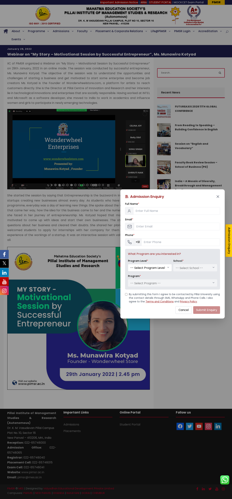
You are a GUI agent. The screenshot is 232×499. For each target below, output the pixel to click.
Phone (129, 235)
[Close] (218, 196)
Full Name (132, 204)
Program (134, 276)
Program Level (138, 261)
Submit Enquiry (206, 310)
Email (129, 219)
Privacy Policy (188, 301)
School (178, 261)
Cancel (184, 310)
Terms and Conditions (160, 301)
